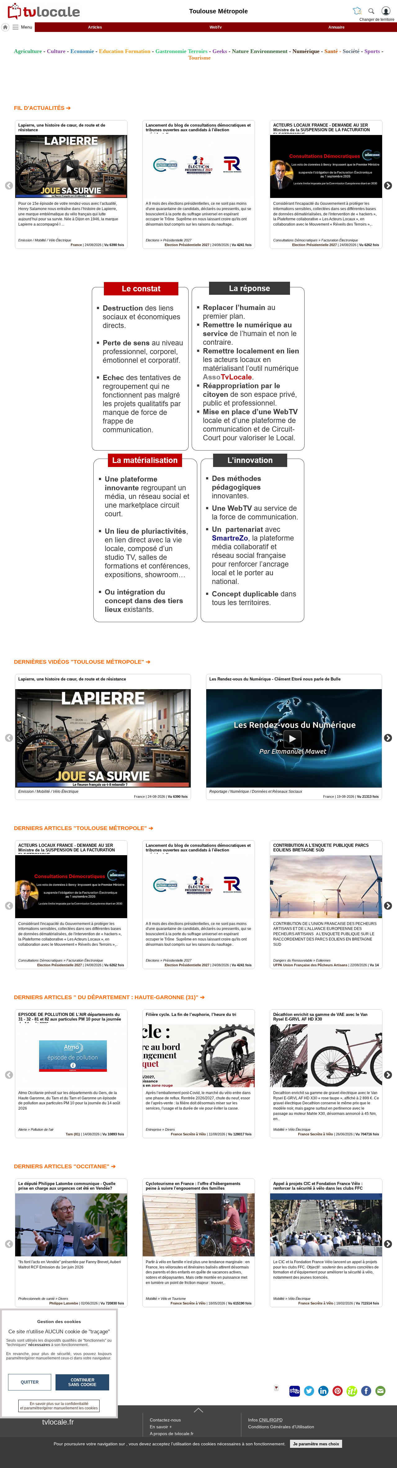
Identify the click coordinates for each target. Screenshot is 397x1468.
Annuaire (336, 27)
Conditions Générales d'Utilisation (281, 1426)
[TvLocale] (42, 11)
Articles (95, 27)
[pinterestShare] (337, 1391)
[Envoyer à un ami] (380, 1391)
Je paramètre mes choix (316, 1444)
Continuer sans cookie (82, 1382)
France (76, 245)
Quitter (29, 1382)
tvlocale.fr (58, 1422)
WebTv (216, 27)
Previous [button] (9, 185)
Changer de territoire (377, 19)
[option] (71, 184)
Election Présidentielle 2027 (187, 245)
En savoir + (161, 1426)
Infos (265, 1419)
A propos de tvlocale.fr (172, 1433)
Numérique (305, 51)
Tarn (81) (73, 1134)
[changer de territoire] (357, 11)
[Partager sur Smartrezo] (294, 1391)
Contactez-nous (165, 1419)
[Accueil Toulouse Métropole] (5, 27)
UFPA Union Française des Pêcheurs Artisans (310, 965)
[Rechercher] (371, 11)
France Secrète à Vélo (188, 1134)
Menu (26, 27)
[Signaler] (280, 1391)
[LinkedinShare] (323, 1391)
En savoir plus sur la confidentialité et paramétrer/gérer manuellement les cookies (59, 1406)
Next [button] (388, 185)
